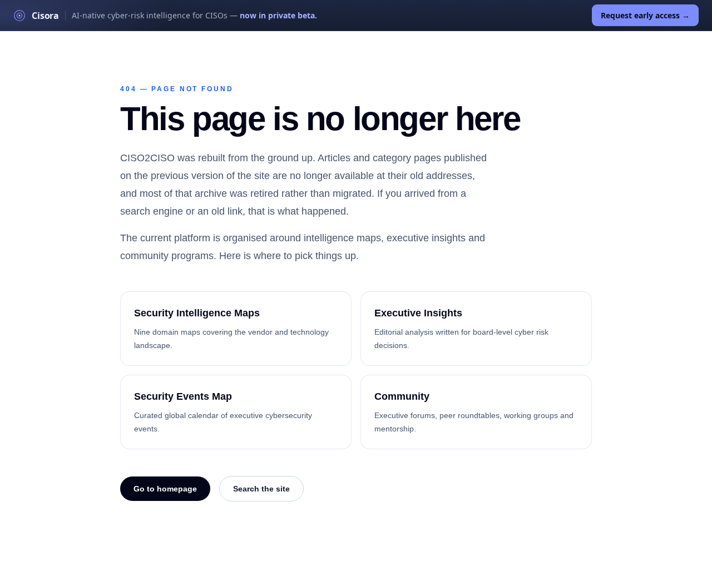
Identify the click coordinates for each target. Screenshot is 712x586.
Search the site (261, 488)
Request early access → (645, 15)
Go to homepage (165, 488)
